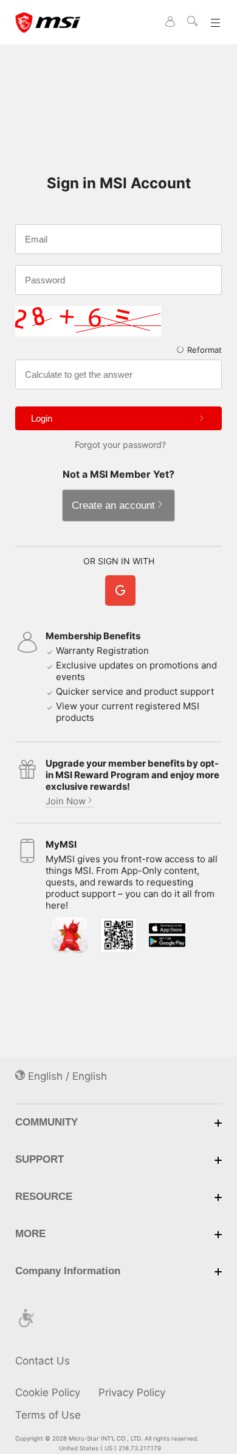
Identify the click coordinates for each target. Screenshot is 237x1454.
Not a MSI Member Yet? (118, 474)
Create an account (113, 505)
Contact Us (42, 1361)
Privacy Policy (131, 1392)
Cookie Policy (47, 1392)
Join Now (66, 801)
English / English (66, 1076)
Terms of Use (48, 1415)
